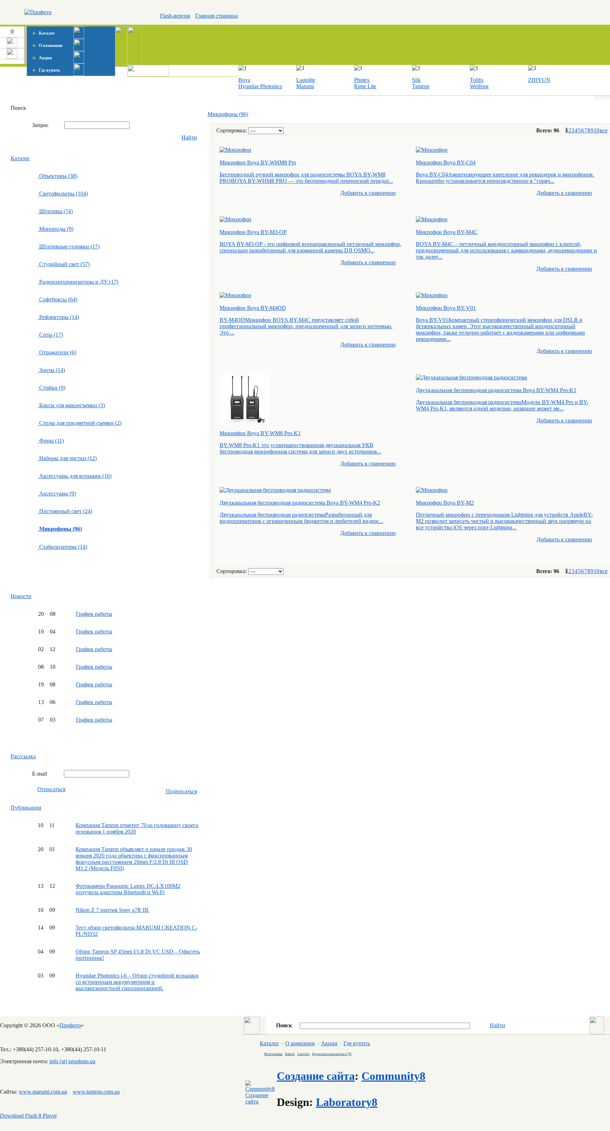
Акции (42, 57)
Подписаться (181, 791)
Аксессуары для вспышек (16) (75, 476)
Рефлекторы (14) (58, 317)
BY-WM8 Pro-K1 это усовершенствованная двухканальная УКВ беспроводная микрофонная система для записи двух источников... (300, 448)
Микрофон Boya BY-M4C (447, 232)
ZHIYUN (539, 80)
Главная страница (216, 16)
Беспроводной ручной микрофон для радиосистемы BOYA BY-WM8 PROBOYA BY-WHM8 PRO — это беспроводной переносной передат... (306, 178)
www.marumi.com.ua (43, 1092)
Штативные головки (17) (69, 246)
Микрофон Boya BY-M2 (445, 503)
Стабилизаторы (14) (62, 547)
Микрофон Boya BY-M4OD (253, 308)
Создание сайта (316, 1076)
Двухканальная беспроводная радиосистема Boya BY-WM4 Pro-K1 (496, 390)
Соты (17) (50, 335)
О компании (47, 45)
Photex (362, 80)
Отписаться (51, 789)
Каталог (43, 33)
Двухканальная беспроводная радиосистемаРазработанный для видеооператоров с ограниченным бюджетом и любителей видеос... (301, 518)
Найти (189, 137)
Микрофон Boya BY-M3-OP (253, 232)
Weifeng (479, 86)
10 (596, 130)
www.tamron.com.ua (96, 1092)
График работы (94, 614)
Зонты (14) (51, 370)
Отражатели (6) (57, 352)
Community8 (393, 1076)
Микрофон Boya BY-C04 (446, 163)
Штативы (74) (55, 211)
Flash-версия (175, 16)
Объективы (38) (57, 176)
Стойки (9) (51, 388)
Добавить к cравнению (368, 193)
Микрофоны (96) (228, 114)
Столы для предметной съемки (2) (79, 423)
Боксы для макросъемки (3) (71, 405)
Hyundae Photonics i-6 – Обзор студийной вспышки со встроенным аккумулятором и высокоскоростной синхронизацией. (137, 982)
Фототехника (273, 1054)
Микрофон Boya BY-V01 (446, 308)
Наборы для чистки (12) (67, 458)
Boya (244, 80)
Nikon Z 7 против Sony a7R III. (112, 910)
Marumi (305, 86)
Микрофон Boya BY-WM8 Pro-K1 (260, 433)
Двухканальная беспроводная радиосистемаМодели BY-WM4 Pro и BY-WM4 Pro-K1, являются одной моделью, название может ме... (502, 405)
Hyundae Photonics (260, 86)
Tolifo (476, 80)
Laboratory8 (346, 1102)
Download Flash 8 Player (28, 1116)
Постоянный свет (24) (65, 511)
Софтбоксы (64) (57, 299)
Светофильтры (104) (63, 194)
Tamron (420, 86)
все (604, 130)
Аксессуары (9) (57, 494)
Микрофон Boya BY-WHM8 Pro (258, 163)
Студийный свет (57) (64, 264)
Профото (70, 1025)
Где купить (46, 70)
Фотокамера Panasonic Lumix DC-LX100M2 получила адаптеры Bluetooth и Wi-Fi (128, 889)
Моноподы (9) (55, 229)
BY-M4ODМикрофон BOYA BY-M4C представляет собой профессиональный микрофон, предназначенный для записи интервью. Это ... (306, 326)
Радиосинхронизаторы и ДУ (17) (78, 282)
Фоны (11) (51, 441)
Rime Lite (365, 86)
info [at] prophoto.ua (72, 1061)
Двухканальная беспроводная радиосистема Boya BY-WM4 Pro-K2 (300, 503)
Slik (416, 80)
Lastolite (305, 80)
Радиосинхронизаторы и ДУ (332, 1054)
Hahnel (290, 1054)
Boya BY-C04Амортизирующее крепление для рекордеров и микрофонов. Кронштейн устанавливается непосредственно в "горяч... (505, 178)
